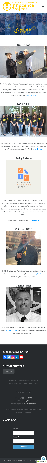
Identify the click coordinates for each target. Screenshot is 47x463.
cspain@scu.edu (30, 404)
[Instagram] (13, 357)
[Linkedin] (17, 357)
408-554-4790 (26, 398)
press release (31, 95)
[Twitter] (9, 357)
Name (15, 429)
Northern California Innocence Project (20, 460)
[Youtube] (21, 357)
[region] (23, 24)
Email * (16, 437)
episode (38, 274)
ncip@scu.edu (29, 401)
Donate (8, 371)
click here (38, 149)
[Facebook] (5, 357)
